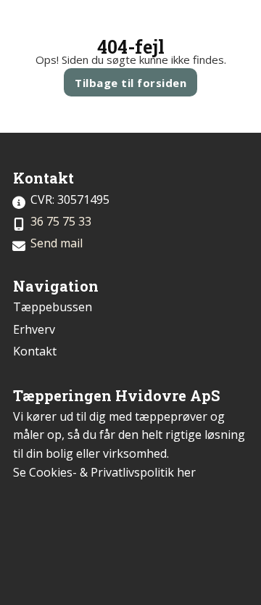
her (186, 472)
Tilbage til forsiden (130, 82)
